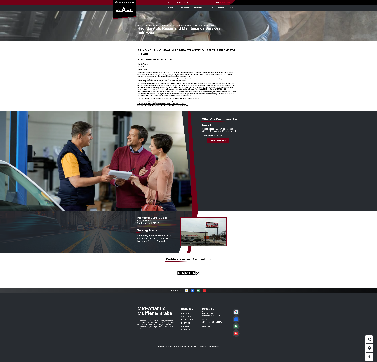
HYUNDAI (213, 25)
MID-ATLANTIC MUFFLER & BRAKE (148, 25)
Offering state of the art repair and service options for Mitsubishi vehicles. (162, 105)
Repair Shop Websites (179, 346)
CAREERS (233, 8)
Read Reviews (218, 140)
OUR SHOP (171, 8)
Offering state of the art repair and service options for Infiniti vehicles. (161, 102)
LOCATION (210, 8)
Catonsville (163, 238)
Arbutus (168, 235)
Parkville (161, 241)
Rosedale (142, 238)
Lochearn (142, 241)
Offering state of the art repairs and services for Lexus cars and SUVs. (161, 104)
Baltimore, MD (206, 125)
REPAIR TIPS (197, 8)
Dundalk (152, 238)
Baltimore (142, 235)
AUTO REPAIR (184, 8)
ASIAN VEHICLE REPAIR (201, 25)
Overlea (152, 241)
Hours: (125, 2)
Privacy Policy (214, 346)
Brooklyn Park (155, 235)
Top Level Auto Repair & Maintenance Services (177, 25)
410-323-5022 (226, 2)
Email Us (206, 327)
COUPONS (221, 8)
